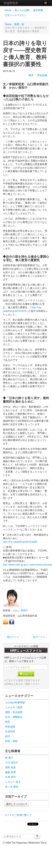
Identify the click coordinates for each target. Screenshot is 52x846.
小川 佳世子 (11, 762)
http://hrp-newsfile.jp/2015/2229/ (20, 541)
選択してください (16, 804)
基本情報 (38, 10)
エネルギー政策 (13, 707)
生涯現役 (10, 731)
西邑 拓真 (10, 767)
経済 (7, 736)
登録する (27, 674)
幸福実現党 (11, 3)
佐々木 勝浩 (11, 786)
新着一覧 (19, 24)
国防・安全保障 (13, 712)
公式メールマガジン (16, 15)
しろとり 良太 (13, 781)
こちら (17, 683)
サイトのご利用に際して (18, 815)
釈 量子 (9, 757)
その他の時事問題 (15, 702)
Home (8, 10)
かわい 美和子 (20, 610)
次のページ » (40, 637)
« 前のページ (12, 637)
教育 (31, 75)
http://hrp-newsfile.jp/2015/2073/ (22, 309)
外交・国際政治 (13, 717)
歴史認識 (42, 75)
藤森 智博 (10, 772)
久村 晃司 (10, 777)
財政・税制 (11, 741)
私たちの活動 (22, 10)
